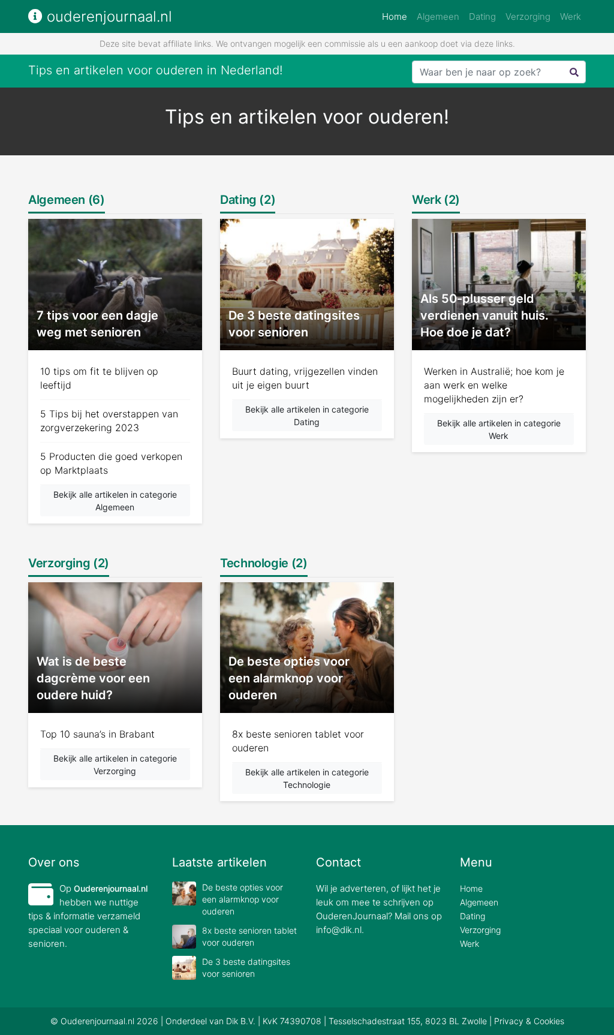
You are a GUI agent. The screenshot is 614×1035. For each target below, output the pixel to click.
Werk (570, 16)
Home (397, 16)
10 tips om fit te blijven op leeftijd (99, 378)
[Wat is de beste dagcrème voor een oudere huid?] (115, 646)
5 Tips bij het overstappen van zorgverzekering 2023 (109, 421)
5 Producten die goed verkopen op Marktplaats (111, 463)
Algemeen (438, 16)
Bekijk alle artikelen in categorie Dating (307, 415)
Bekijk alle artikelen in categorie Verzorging (115, 764)
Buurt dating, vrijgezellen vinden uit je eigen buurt (305, 378)
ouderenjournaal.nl (107, 16)
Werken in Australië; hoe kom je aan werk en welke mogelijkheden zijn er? (494, 385)
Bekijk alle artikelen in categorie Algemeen (115, 500)
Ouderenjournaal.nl (111, 888)
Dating (482, 16)
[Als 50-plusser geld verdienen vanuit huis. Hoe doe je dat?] (499, 284)
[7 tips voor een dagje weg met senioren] (115, 284)
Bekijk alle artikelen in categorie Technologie (307, 778)
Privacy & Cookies (529, 1021)
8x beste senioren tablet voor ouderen (298, 741)
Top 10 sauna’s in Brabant (97, 734)
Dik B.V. (240, 1021)
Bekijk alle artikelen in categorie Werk (499, 429)
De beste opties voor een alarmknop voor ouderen (242, 899)
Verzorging (527, 16)
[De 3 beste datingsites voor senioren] (307, 284)
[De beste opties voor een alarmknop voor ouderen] (307, 646)
